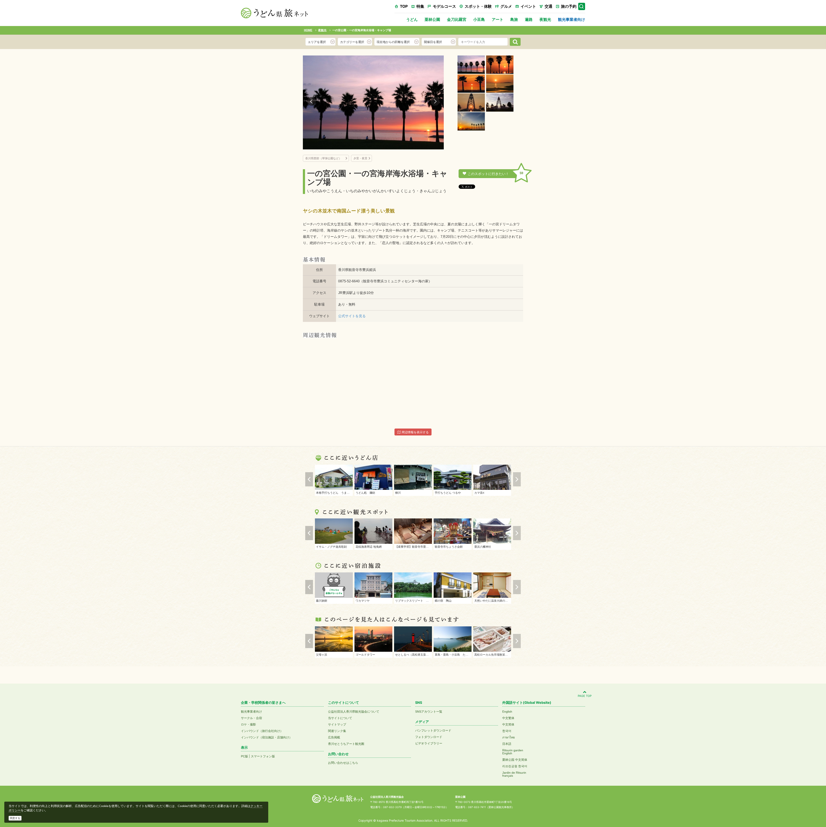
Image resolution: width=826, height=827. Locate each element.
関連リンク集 (337, 731)
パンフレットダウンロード (433, 730)
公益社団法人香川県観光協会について (353, 711)
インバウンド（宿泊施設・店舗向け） (266, 737)
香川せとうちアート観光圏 (346, 744)
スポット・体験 (478, 6)
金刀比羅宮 (456, 19)
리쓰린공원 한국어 (514, 766)
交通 (548, 6)
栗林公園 (432, 19)
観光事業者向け (571, 19)
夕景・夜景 (360, 158)
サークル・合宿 (251, 718)
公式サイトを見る (352, 316)
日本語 (506, 744)
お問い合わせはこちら (343, 762)
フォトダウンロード (428, 737)
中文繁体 (508, 718)
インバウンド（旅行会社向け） (262, 731)
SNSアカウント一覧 (428, 711)
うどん (412, 19)
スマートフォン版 (263, 756)
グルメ (506, 6)
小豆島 (479, 19)
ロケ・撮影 (248, 724)
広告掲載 (334, 737)
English (507, 711)
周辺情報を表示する (415, 432)
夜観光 (545, 19)
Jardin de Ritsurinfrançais (514, 774)
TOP (404, 6)
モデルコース (444, 6)
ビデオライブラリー (428, 743)
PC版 (244, 756)
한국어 (506, 731)
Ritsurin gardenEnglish (512, 752)
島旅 (514, 19)
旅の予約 (568, 6)
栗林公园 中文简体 (514, 759)
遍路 (529, 19)
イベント (528, 6)
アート (497, 19)
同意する (15, 818)
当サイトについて (340, 718)
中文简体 (508, 724)
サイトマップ (337, 724)
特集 (420, 6)
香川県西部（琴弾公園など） (324, 158)
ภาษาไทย (508, 737)
